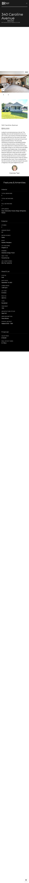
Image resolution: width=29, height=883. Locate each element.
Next (8, 95)
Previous (3, 95)
